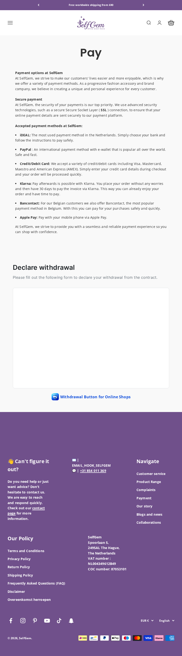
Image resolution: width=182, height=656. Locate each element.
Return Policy (19, 567)
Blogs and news (149, 514)
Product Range (148, 481)
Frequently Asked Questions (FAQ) (36, 583)
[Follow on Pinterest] (35, 620)
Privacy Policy (19, 559)
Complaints (145, 490)
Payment (143, 498)
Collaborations (148, 522)
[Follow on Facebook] (11, 620)
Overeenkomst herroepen (29, 599)
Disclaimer (16, 591)
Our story (144, 506)
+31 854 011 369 (93, 470)
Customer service (150, 473)
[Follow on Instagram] (23, 620)
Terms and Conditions (26, 551)
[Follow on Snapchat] (71, 620)
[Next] (143, 5)
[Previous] (38, 5)
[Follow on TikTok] (59, 620)
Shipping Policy (20, 575)
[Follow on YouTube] (47, 620)
